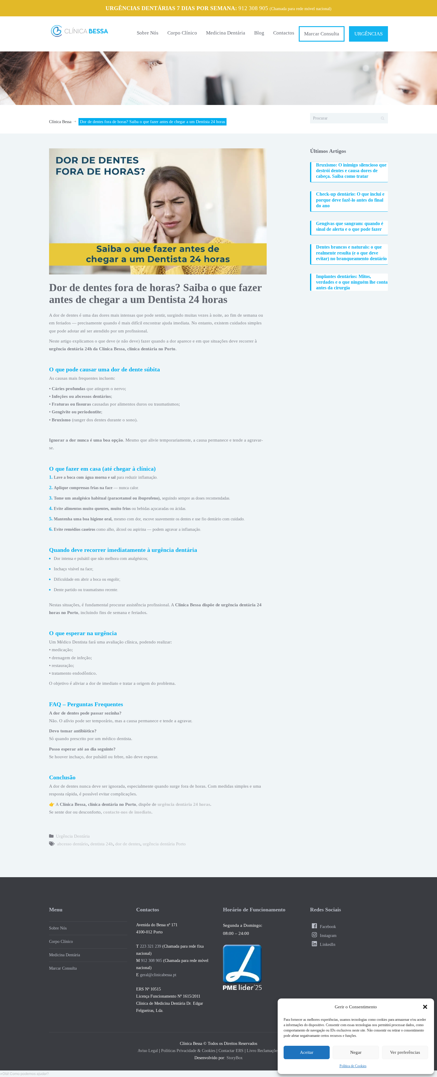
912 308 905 (253, 8)
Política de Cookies (353, 1066)
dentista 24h (101, 843)
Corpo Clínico (182, 33)
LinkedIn (327, 944)
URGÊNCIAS (368, 34)
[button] (425, 1007)
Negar (355, 1052)
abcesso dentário (72, 843)
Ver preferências (405, 1052)
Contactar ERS (230, 1050)
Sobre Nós (147, 33)
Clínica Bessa (60, 122)
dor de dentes (127, 843)
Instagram (328, 935)
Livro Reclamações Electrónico (273, 1050)
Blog (259, 33)
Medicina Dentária (225, 33)
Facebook (327, 926)
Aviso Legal (148, 1050)
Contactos (283, 33)
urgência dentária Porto (164, 843)
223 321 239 (150, 946)
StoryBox (235, 1058)
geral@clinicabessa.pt (158, 975)
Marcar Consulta (321, 34)
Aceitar (306, 1052)
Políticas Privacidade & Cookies (188, 1050)
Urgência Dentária (73, 836)
